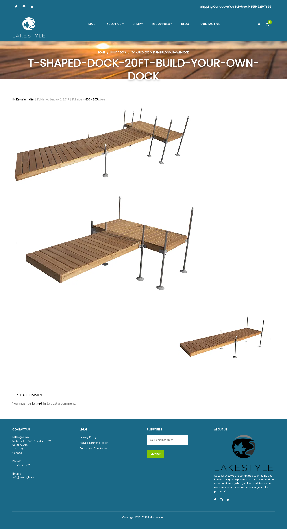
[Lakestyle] (29, 28)
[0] (267, 24)
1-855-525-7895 (22, 465)
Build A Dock (118, 52)
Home (101, 52)
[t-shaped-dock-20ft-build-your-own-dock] (102, 144)
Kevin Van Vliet (25, 99)
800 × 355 (91, 99)
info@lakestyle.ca (23, 477)
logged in (39, 403)
